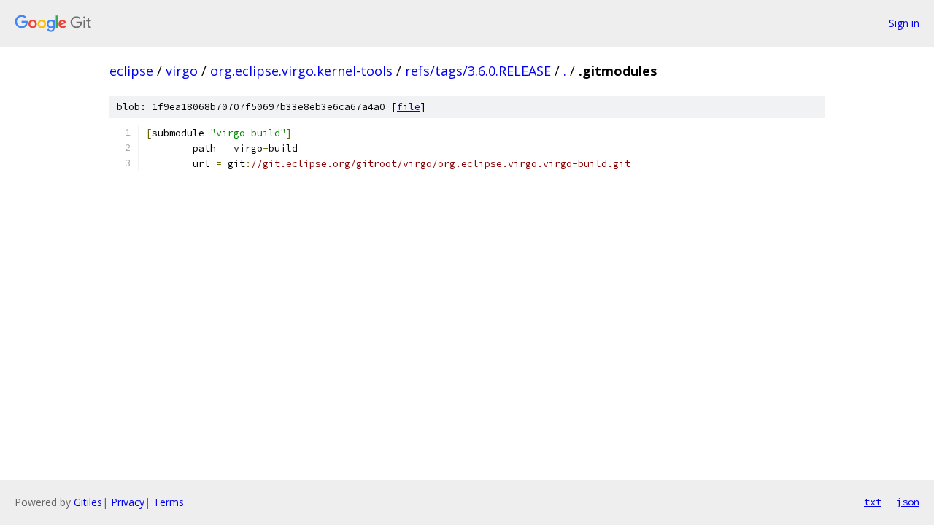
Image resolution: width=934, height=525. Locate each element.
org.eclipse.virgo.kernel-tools (301, 70)
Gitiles (88, 502)
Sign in (904, 23)
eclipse (131, 70)
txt (872, 501)
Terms (168, 502)
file (408, 107)
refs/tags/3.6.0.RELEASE (478, 70)
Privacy (127, 502)
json (907, 501)
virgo (182, 70)
